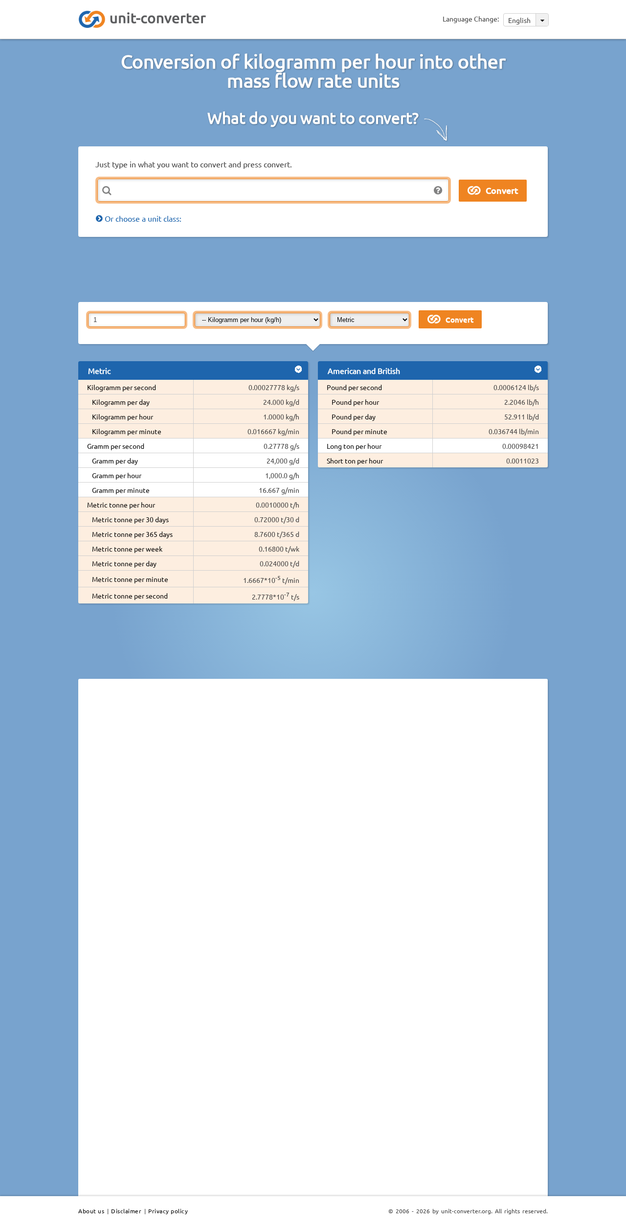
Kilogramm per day (121, 401)
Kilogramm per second (121, 387)
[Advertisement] (315, 269)
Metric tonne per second (130, 595)
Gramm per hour (116, 475)
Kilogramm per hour (122, 416)
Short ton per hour (355, 460)
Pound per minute (359, 431)
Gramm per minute (121, 490)
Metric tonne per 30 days (130, 519)
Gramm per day (115, 460)
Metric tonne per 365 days (132, 534)
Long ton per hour (354, 445)
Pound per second (354, 387)
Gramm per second (115, 445)
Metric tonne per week (127, 548)
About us (91, 1211)
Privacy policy (168, 1211)
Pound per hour (355, 401)
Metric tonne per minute (130, 579)
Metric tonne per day (124, 563)
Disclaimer (126, 1211)
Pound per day (354, 416)
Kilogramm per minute (126, 431)
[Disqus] (313, 820)
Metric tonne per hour (121, 504)
